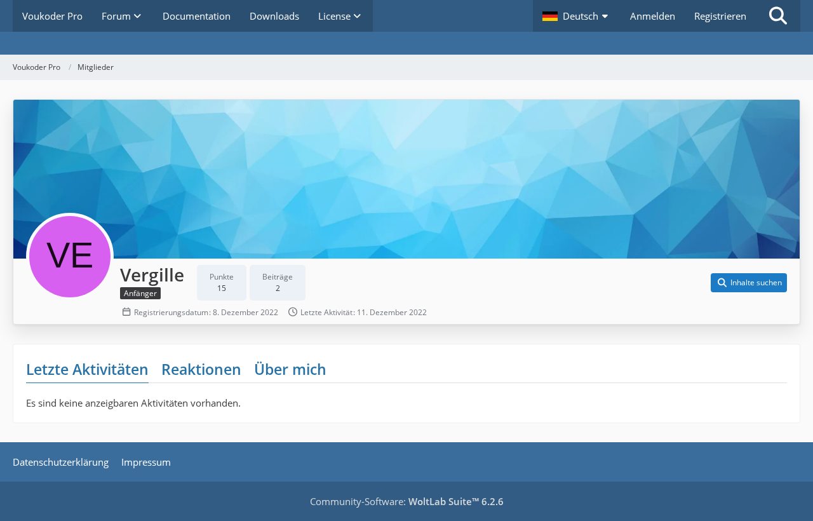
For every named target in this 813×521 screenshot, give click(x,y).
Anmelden (652, 16)
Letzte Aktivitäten (87, 369)
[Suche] (778, 16)
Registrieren (720, 16)
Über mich (290, 369)
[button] (577, 16)
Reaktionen (201, 369)
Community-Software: (407, 501)
